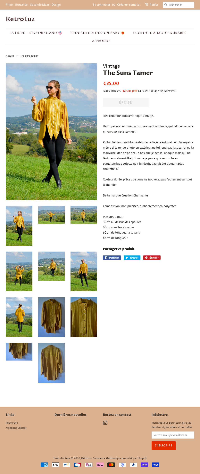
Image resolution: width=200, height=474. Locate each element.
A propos (101, 41)
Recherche (12, 422)
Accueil (10, 56)
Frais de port (129, 91)
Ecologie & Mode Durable (160, 33)
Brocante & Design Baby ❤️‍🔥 (98, 33)
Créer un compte (128, 5)
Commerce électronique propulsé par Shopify (120, 458)
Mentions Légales (16, 427)
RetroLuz (20, 19)
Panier (154, 5)
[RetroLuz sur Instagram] (105, 423)
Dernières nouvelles (70, 415)
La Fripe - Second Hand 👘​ (36, 33)
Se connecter (101, 5)
